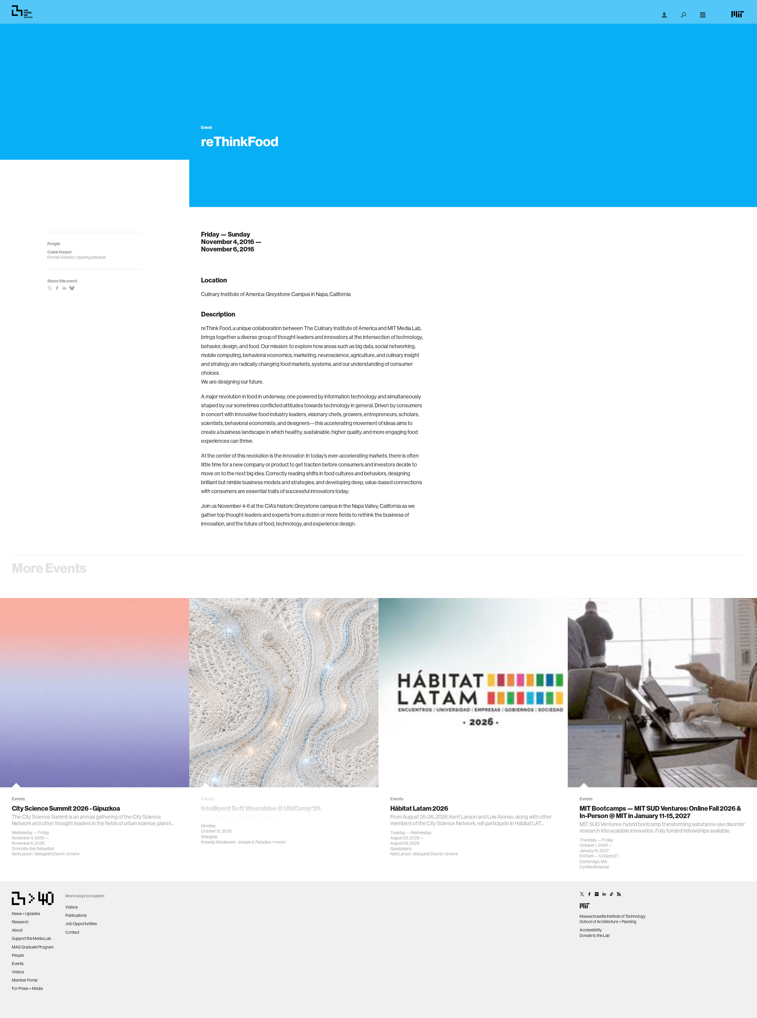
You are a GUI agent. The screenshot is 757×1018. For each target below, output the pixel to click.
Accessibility (591, 930)
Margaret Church (49, 854)
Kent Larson (22, 854)
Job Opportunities (81, 923)
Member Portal (25, 980)
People (18, 955)
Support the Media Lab (31, 938)
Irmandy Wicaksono (218, 842)
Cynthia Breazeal (594, 867)
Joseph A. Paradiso (254, 842)
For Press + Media (27, 988)
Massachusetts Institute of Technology (613, 916)
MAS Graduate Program (33, 947)
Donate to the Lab (595, 935)
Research (20, 922)
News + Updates (26, 913)
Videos (18, 972)
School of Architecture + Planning (608, 921)
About (17, 930)
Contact (72, 932)
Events (18, 963)
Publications (76, 915)
